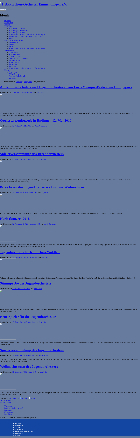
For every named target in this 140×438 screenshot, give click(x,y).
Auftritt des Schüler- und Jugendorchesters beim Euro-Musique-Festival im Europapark (66, 87)
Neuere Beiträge (6, 400)
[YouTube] (5, 10)
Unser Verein (13, 52)
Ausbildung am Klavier (17, 32)
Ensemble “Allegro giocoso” (19, 58)
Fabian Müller (44, 355)
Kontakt (7, 70)
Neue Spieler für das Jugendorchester (28, 317)
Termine (7, 25)
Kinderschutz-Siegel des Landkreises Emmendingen (27, 34)
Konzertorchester (15, 54)
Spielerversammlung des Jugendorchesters (32, 154)
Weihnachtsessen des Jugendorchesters (29, 366)
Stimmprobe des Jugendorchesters (25, 283)
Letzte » (32, 398)
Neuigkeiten (8, 23)
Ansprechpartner (14, 72)
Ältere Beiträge (6, 402)
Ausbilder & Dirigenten (17, 29)
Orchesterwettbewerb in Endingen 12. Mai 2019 (35, 120)
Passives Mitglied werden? (13, 408)
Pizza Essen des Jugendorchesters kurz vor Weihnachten (42, 187)
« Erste (12, 398)
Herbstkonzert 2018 (15, 219)
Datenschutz (8, 412)
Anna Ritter (38, 289)
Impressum (12, 78)
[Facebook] (1, 10)
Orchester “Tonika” (15, 56)
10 (26, 398)
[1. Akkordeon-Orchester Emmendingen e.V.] (33, 4)
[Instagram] (3, 10)
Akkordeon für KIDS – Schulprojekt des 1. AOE (26, 36)
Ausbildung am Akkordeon (18, 31)
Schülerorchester (14, 62)
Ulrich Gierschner (40, 126)
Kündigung (8, 414)
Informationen (9, 50)
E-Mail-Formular (14, 74)
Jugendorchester (14, 60)
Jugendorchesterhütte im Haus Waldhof (30, 252)
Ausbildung (8, 27)
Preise (11, 38)
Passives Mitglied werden (17, 76)
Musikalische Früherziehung (14, 40)
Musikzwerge (13, 42)
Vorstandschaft (14, 64)
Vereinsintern (8, 406)
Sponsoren (12, 66)
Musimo (11, 44)
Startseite (7, 21)
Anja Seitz (40, 92)
